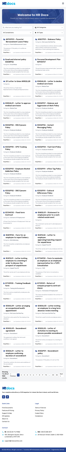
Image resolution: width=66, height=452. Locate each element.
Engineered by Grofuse (58, 449)
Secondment (13, 333)
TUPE (43, 268)
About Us (5, 419)
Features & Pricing (8, 410)
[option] (48, 27)
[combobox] (49, 27)
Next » (61, 375)
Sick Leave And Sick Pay (48, 42)
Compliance (39, 416)
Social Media (13, 64)
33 (53, 375)
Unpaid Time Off (46, 245)
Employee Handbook (47, 108)
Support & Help (7, 413)
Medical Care (45, 86)
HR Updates (6, 416)
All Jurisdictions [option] (8, 32)
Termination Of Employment (50, 291)
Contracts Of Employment (17, 217)
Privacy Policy (39, 410)
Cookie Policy (39, 413)
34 (57, 375)
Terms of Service (40, 408)
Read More (6, 52)
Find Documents (7, 408)
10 (46, 375)
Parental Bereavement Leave (18, 44)
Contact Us (5, 421)
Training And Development (17, 288)
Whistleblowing (14, 240)
